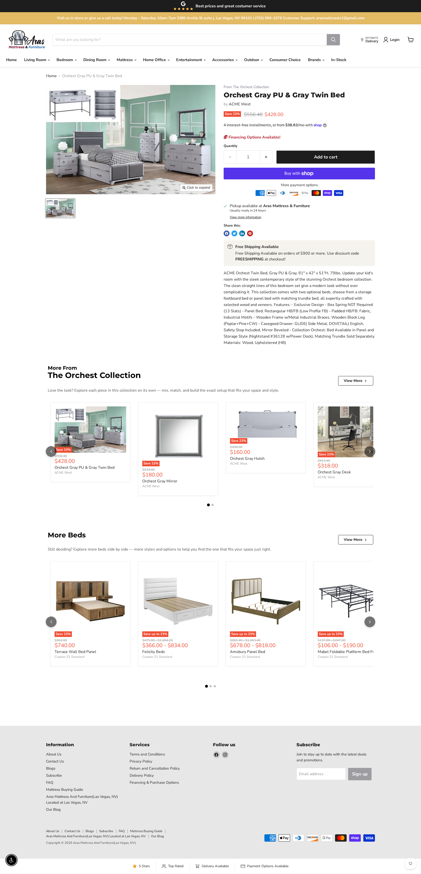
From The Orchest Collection (246, 87)
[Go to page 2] (212, 505)
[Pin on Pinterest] (250, 233)
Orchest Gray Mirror (159, 481)
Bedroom (65, 60)
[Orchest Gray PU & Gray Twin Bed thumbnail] (60, 208)
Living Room (35, 60)
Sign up (360, 774)
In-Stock (338, 60)
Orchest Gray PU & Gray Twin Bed (85, 467)
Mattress (125, 60)
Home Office (155, 60)
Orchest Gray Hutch (247, 458)
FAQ (49, 782)
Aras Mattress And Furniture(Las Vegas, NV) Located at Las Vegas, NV (96, 836)
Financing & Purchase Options (154, 782)
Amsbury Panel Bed (247, 651)
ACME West (240, 104)
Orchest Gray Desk (334, 472)
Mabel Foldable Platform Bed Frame (350, 651)
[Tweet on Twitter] (234, 233)
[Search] (333, 39)
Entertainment (189, 60)
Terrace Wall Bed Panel (75, 651)
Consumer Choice (285, 60)
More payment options (299, 185)
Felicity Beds (153, 651)
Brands (315, 60)
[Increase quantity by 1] (266, 157)
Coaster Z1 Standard (70, 657)
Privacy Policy (141, 761)
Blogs (50, 768)
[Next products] (369, 451)
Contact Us (55, 761)
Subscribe (54, 775)
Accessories (223, 60)
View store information (245, 217)
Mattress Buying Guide (64, 789)
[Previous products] (51, 451)
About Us (53, 754)
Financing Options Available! (254, 137)
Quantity (230, 146)
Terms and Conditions (147, 754)
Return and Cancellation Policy (155, 768)
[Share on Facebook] (227, 233)
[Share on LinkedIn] (242, 233)
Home (11, 60)
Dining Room (95, 60)
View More (353, 380)
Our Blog (53, 809)
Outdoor (252, 60)
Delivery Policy (142, 775)
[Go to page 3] (215, 686)
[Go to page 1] (208, 504)
